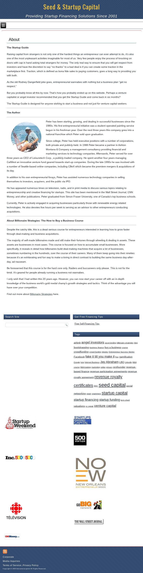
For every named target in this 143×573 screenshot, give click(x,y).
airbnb (77, 342)
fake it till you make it (100, 356)
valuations (79, 406)
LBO (121, 362)
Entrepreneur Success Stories (121, 352)
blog (136, 343)
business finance (97, 347)
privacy (109, 367)
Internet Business (92, 362)
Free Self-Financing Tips (87, 323)
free (117, 357)
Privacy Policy (31, 565)
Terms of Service (12, 565)
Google (77, 362)
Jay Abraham (109, 362)
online (103, 367)
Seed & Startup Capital (71, 6)
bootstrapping (81, 347)
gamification (126, 356)
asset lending (110, 343)
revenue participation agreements (108, 371)
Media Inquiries (11, 561)
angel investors (92, 342)
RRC (96, 386)
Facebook (79, 356)
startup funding (109, 400)
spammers (96, 394)
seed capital (112, 385)
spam (88, 394)
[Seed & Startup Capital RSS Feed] (5, 551)
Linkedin (128, 362)
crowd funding (95, 352)
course (125, 347)
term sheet (125, 400)
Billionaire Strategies (41, 294)
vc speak (89, 406)
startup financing (86, 400)
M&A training (85, 367)
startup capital (114, 393)
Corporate (8, 557)
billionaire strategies (125, 343)
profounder (119, 367)
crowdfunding (81, 351)
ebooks (105, 352)
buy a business (113, 347)
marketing (96, 367)
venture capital (105, 406)
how (82, 362)
